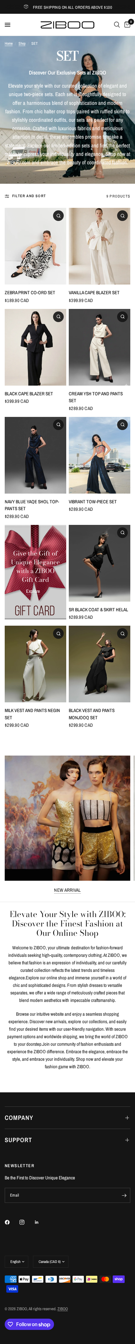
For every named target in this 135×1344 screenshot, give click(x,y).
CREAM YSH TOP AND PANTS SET (96, 397)
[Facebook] (12, 1222)
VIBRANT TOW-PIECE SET (93, 501)
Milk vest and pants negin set (32, 714)
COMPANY (19, 1117)
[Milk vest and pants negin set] (35, 664)
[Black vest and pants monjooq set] (99, 664)
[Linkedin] (41, 1222)
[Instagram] (26, 1222)
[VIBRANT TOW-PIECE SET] (99, 455)
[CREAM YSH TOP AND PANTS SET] (99, 347)
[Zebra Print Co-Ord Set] (35, 246)
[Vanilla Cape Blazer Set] (99, 246)
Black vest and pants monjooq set (92, 714)
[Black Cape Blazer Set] (35, 347)
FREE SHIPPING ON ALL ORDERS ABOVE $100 (72, 7)
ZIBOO (62, 1308)
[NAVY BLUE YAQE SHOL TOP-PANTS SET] (35, 455)
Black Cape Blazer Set (29, 393)
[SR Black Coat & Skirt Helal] (99, 563)
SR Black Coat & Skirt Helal (98, 609)
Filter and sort (29, 195)
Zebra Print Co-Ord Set (30, 292)
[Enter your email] (124, 1195)
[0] (126, 25)
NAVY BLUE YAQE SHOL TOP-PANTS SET (32, 505)
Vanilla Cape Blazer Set (94, 292)
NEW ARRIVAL (67, 890)
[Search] (117, 25)
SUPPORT (18, 1140)
